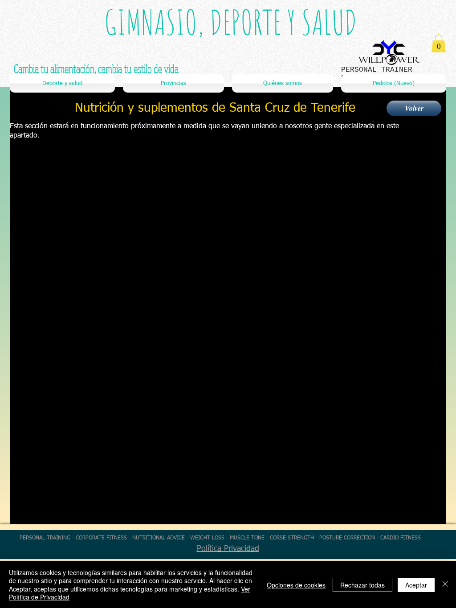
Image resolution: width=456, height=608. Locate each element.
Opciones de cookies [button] (296, 584)
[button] (438, 43)
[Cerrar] (445, 584)
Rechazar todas (362, 584)
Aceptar (416, 584)
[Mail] (437, 549)
